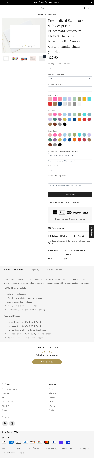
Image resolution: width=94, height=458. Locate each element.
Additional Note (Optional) (57, 175)
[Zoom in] (40, 23)
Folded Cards (7, 401)
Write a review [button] (47, 361)
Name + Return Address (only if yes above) (63, 151)
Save (22, 452)
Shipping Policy (84, 448)
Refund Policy (68, 448)
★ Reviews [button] (91, 231)
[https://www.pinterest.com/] (5, 423)
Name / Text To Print (55, 84)
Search (4, 448)
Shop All (68, 254)
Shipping (16, 448)
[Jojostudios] (47, 8)
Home (40, 14)
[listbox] (70, 68)
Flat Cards (52, 14)
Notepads (6, 397)
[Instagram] (12, 423)
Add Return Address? (56, 74)
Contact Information (33, 448)
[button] (89, 8)
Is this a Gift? (53, 166)
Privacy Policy (51, 448)
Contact (52, 397)
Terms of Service (8, 452)
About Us (5, 405)
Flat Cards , (68, 250)
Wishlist (52, 405)
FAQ (51, 401)
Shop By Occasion (9, 389)
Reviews (5, 410)
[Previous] (7, 2)
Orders (51, 389)
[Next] (86, 2)
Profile (51, 410)
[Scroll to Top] (89, 444)
